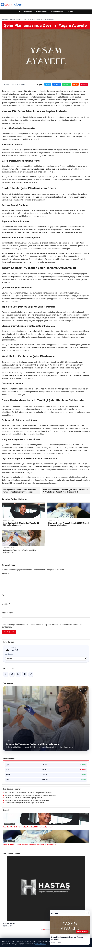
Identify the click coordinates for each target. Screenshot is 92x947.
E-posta (6, 604)
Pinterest (84, 84)
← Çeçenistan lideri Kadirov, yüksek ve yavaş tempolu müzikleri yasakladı (19, 490)
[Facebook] (5, 674)
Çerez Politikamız (40, 944)
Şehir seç (9, 654)
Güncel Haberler (25, 12)
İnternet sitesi (7, 613)
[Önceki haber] (80, 690)
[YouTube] (24, 674)
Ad (3, 595)
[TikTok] (30, 674)
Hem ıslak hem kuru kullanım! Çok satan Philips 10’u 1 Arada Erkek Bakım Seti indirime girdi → (65, 490)
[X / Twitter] (12, 674)
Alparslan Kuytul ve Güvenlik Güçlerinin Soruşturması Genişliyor (27, 800)
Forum (70, 12)
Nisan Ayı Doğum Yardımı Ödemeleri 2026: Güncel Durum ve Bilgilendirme (30, 795)
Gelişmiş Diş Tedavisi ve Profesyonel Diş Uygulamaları (23, 798)
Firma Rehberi (41, 12)
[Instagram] (18, 674)
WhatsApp (66, 84)
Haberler (5, 19)
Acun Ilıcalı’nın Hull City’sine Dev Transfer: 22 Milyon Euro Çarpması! (28, 793)
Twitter (48, 84)
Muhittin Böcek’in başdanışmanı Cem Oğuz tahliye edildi (24, 803)
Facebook (57, 84)
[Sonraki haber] (85, 690)
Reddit (75, 84)
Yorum (5, 574)
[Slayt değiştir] (42, 929)
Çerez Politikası (57, 12)
